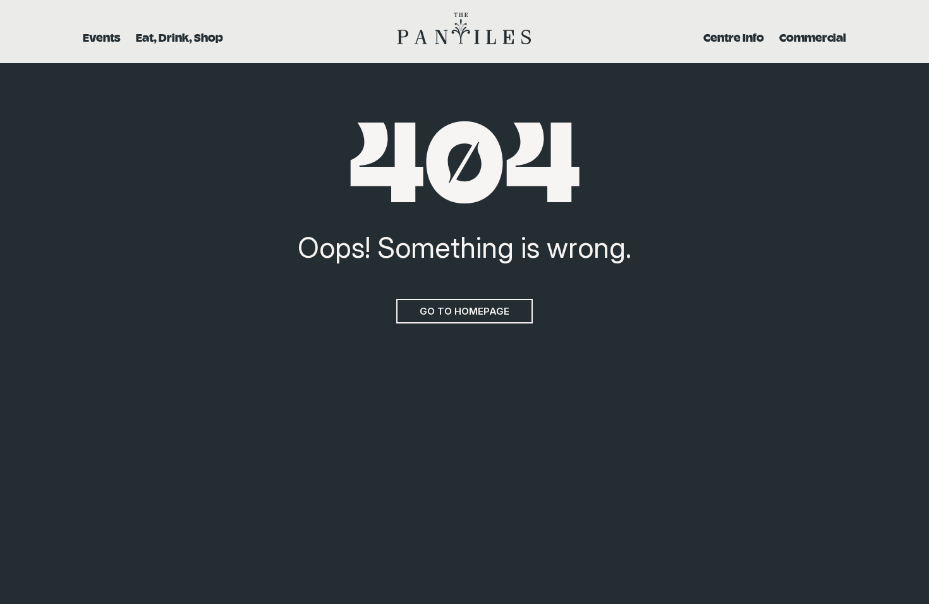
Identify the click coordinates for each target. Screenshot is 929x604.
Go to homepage (464, 311)
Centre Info (733, 37)
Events (102, 37)
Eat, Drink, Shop (179, 37)
